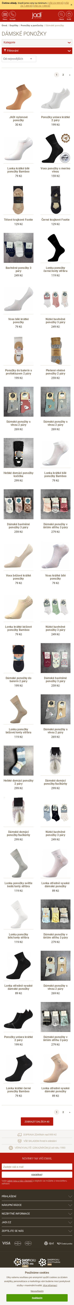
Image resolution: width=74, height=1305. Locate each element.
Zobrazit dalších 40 (37, 1121)
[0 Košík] (69, 14)
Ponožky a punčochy (32, 25)
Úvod (4, 25)
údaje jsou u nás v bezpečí (20, 1180)
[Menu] (5, 14)
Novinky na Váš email (37, 1158)
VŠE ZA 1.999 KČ (42, 6)
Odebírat (37, 1174)
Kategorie (37, 42)
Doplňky (14, 25)
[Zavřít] (71, 4)
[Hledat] (61, 14)
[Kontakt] (12, 14)
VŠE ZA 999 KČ (56, 3)
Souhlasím (37, 1298)
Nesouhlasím (37, 1291)
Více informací (50, 1285)
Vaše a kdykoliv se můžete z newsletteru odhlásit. (34, 1182)
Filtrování (38, 50)
